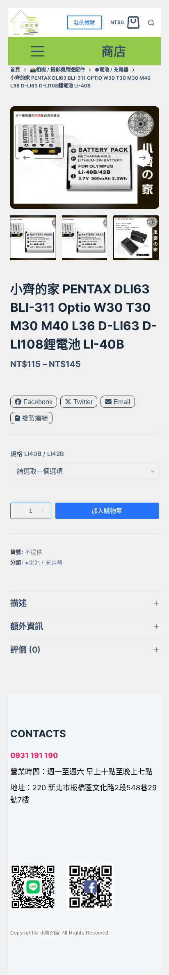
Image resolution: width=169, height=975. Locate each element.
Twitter (83, 401)
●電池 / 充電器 (43, 562)
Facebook (38, 401)
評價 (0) (25, 650)
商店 (113, 51)
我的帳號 (84, 22)
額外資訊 (26, 626)
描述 (18, 603)
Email (122, 401)
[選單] (37, 51)
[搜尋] (151, 23)
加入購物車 (106, 510)
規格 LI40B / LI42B (37, 454)
